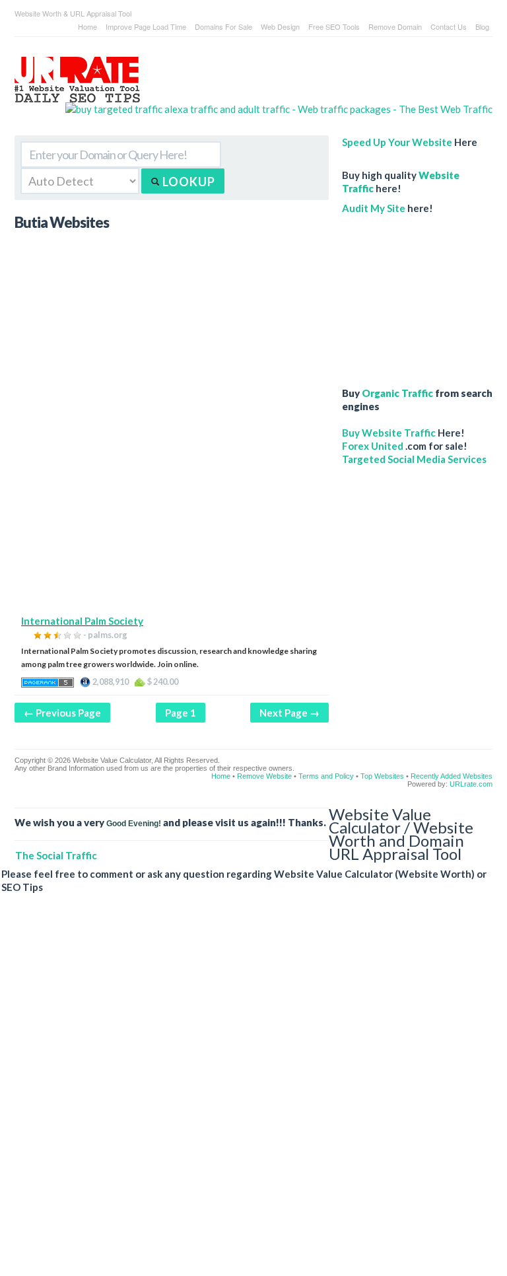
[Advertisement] (172, 521)
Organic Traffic (397, 393)
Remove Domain (395, 26)
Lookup (187, 181)
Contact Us (448, 26)
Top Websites (382, 776)
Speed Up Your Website (397, 142)
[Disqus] (246, 1095)
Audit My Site (373, 208)
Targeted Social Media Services (414, 459)
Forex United (372, 446)
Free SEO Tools (334, 26)
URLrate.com (471, 784)
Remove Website (264, 776)
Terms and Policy (326, 776)
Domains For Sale (223, 26)
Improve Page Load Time (146, 26)
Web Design (280, 26)
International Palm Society (82, 621)
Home (87, 26)
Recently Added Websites (451, 776)
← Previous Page (62, 713)
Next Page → (289, 713)
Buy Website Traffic (389, 433)
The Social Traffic (56, 855)
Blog (482, 26)
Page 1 (180, 713)
